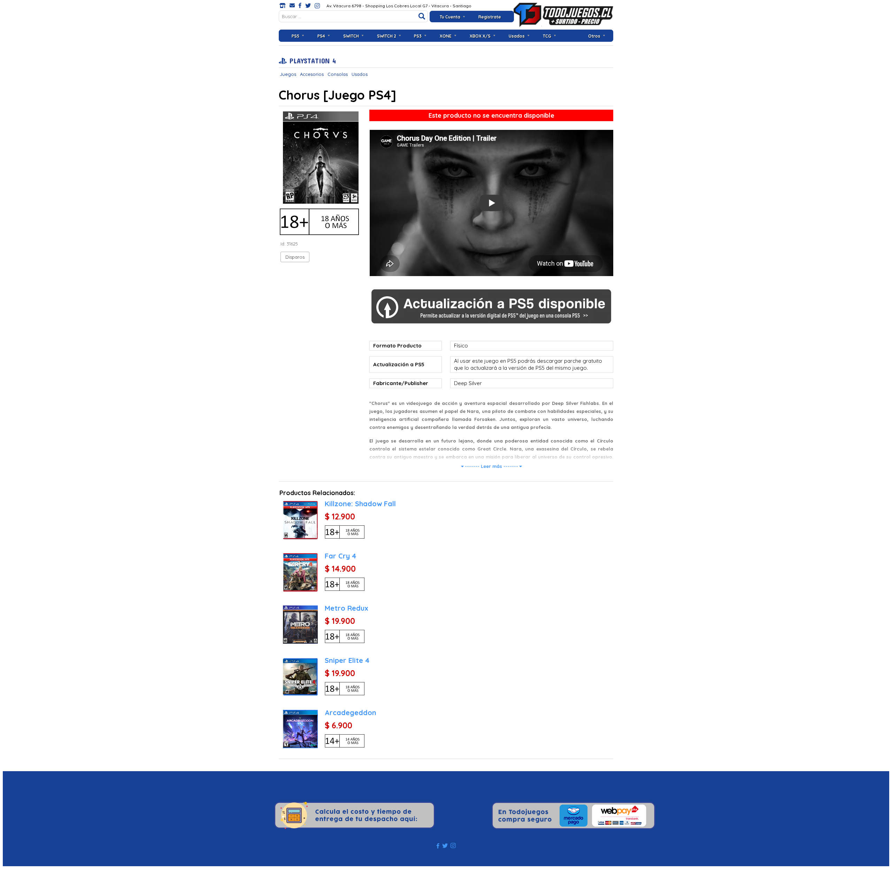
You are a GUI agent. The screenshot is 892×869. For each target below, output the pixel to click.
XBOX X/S (480, 36)
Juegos (288, 74)
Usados (517, 36)
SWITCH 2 (386, 36)
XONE (446, 36)
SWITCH (351, 36)
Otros (594, 36)
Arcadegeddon (350, 712)
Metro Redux (346, 608)
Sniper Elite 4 (347, 660)
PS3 (418, 36)
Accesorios (312, 74)
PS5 (295, 36)
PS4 (321, 36)
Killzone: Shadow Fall (360, 503)
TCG (547, 36)
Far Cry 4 (340, 555)
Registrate (489, 16)
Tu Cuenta (450, 16)
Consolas (338, 74)
